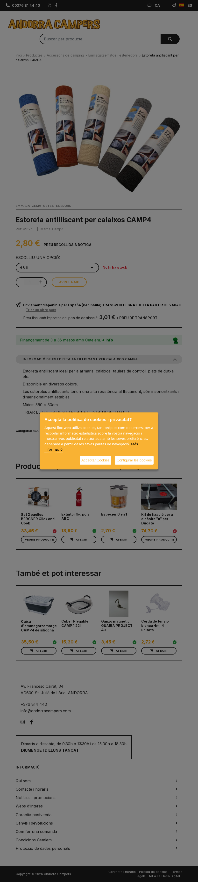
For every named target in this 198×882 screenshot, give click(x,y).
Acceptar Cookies (95, 460)
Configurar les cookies (134, 460)
